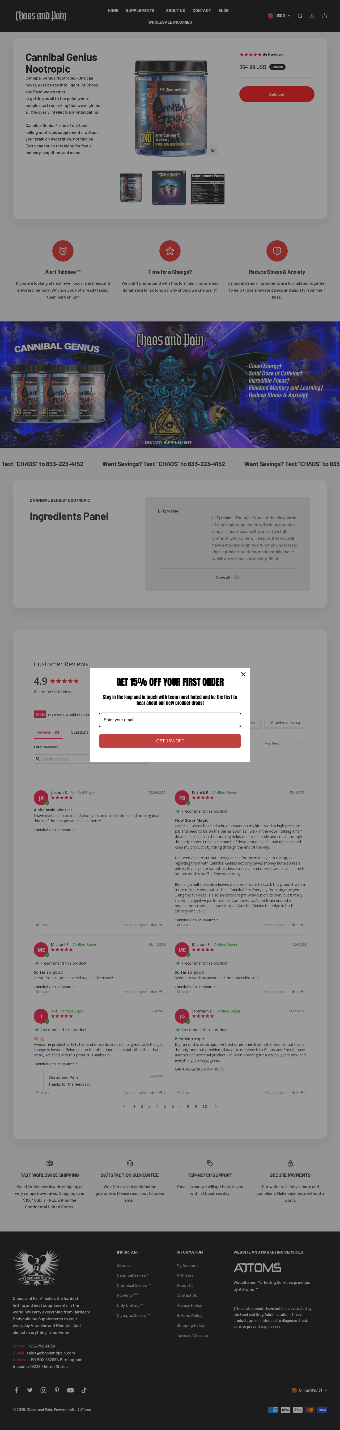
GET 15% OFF (170, 741)
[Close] (243, 674)
